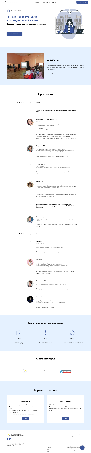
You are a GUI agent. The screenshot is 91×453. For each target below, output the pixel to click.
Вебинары (48, 445)
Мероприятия (49, 447)
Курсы (48, 443)
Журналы (48, 449)
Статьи (48, 451)
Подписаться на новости (51, 439)
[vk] (8, 439)
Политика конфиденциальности (32, 436)
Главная (48, 436)
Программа (37, 2)
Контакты (54, 2)
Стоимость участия (46, 2)
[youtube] (10, 439)
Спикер (48, 441)
